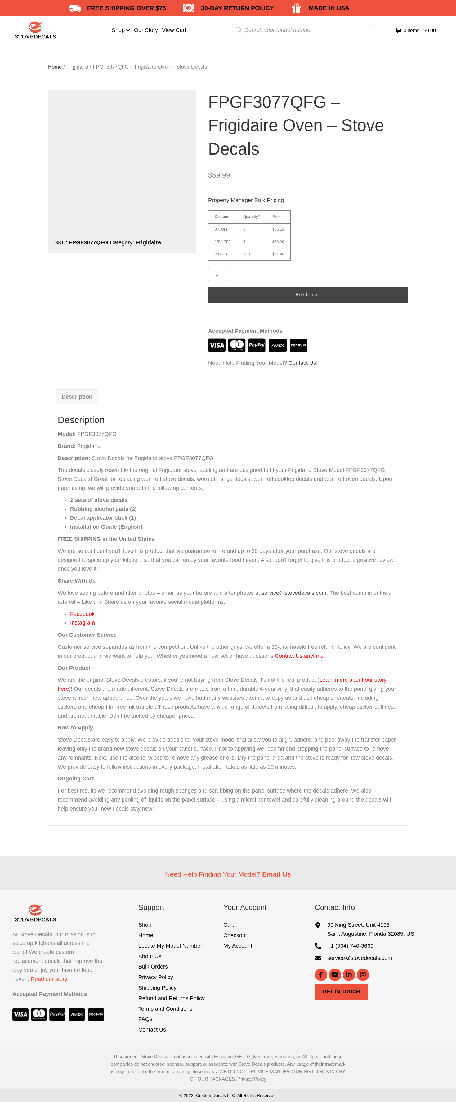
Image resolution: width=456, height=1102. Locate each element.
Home (55, 67)
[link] (121, 30)
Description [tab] (77, 397)
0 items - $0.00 (419, 30)
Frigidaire (77, 67)
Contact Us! (303, 363)
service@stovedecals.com (294, 593)
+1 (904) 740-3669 (350, 946)
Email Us (276, 874)
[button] (128, 30)
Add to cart (308, 295)
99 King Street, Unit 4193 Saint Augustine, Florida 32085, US (370, 929)
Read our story (49, 979)
